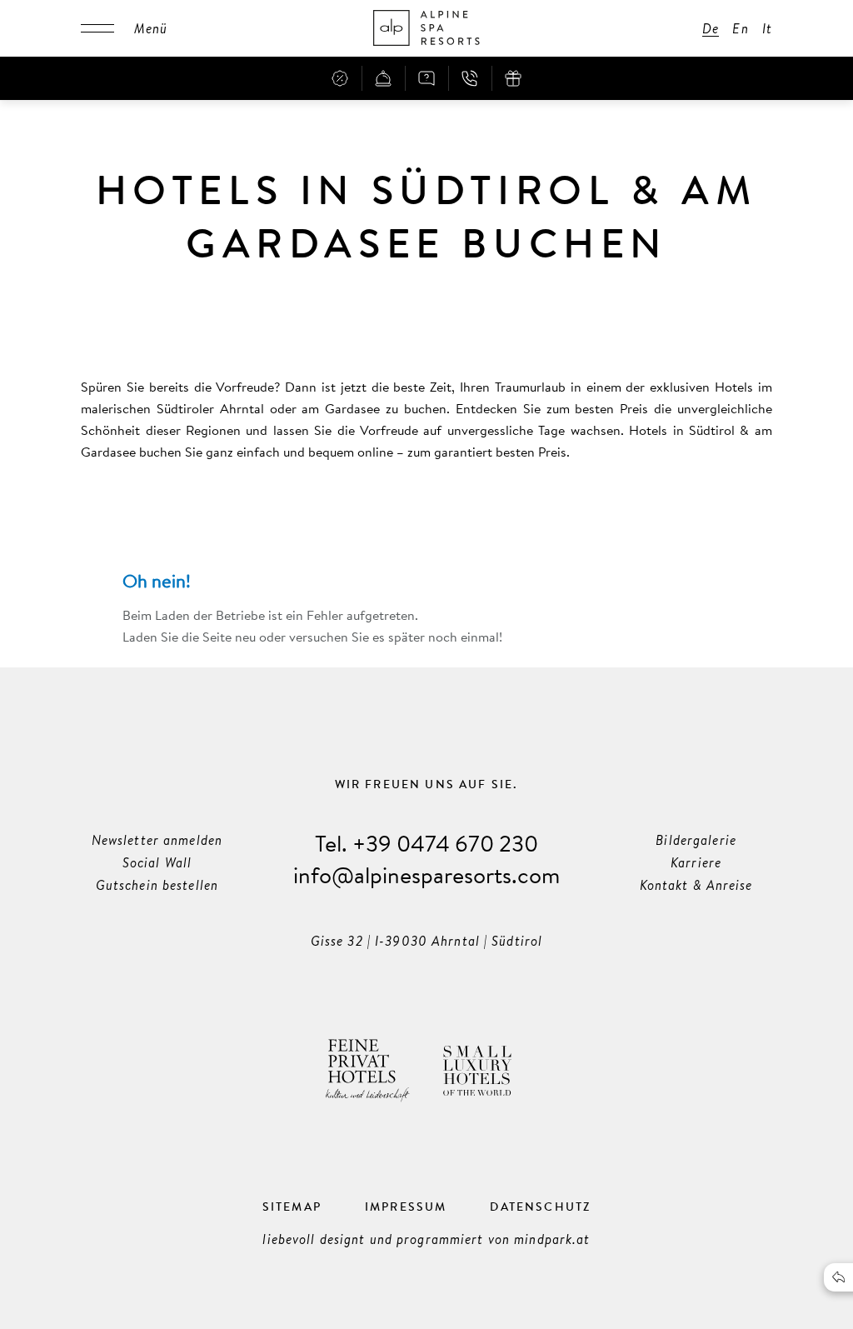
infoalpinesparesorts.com (426, 874)
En (740, 28)
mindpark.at (552, 1239)
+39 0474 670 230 (445, 843)
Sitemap (292, 1206)
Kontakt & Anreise (696, 885)
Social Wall (157, 862)
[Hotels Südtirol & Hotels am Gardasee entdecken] (426, 28)
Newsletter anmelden (157, 840)
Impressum (406, 1206)
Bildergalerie (696, 840)
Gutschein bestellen (157, 885)
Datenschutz (540, 1206)
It (767, 28)
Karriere (696, 862)
